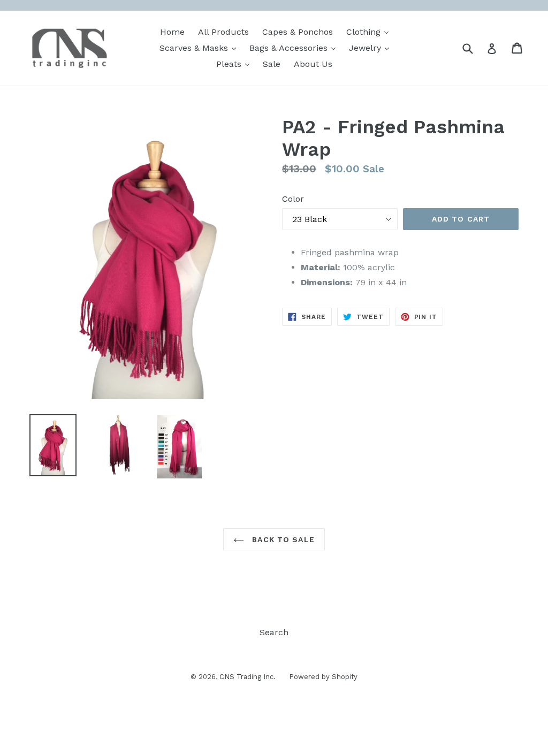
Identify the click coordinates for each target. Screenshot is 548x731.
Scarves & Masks (200, 47)
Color (293, 199)
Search (274, 632)
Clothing (370, 31)
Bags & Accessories (295, 47)
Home (172, 32)
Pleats (235, 63)
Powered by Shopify (323, 677)
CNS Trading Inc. (247, 677)
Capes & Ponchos (297, 32)
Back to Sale (282, 539)
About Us (313, 64)
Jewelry (371, 47)
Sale (271, 64)
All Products (223, 32)
